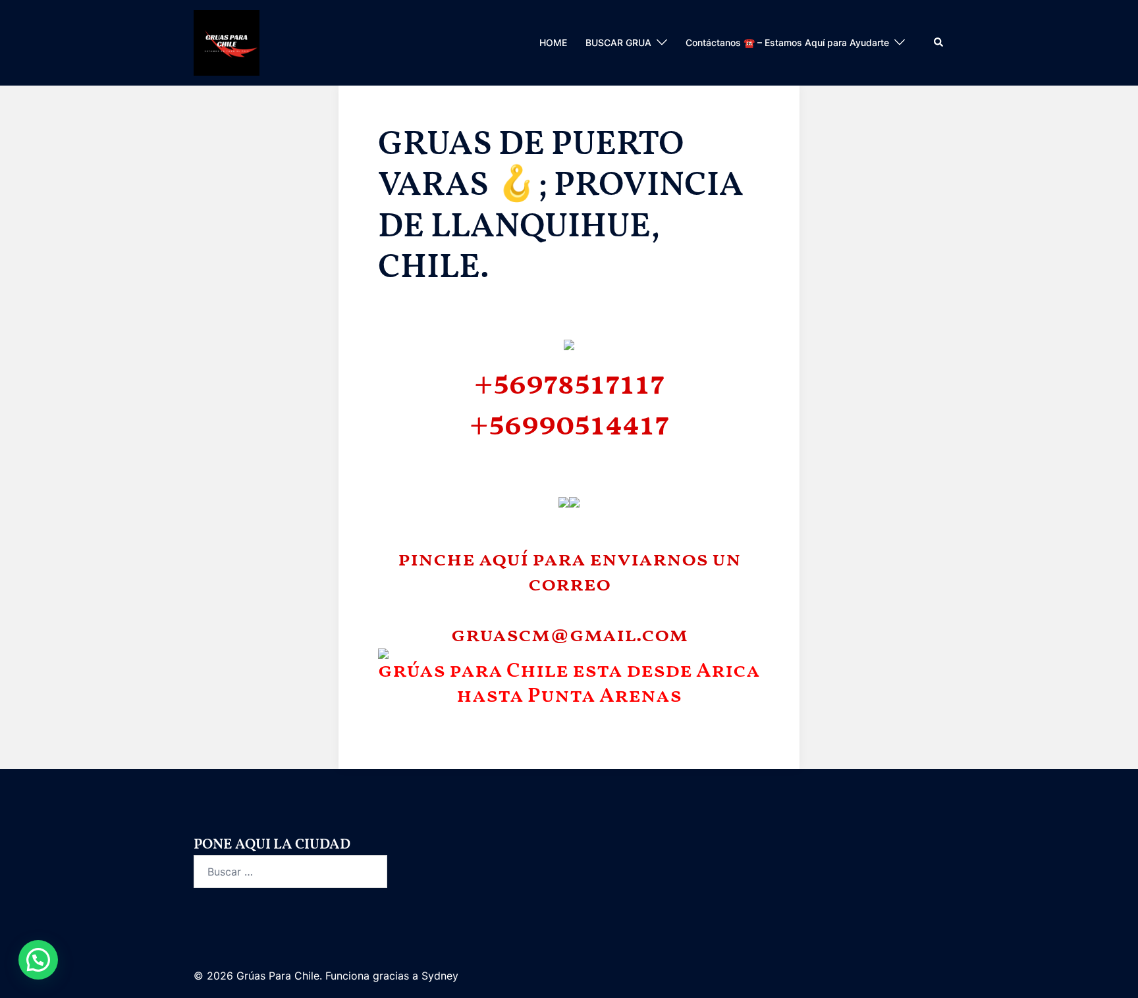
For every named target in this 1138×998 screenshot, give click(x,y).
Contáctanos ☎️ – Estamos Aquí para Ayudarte (787, 42)
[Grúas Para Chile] (226, 41)
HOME (553, 42)
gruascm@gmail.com (569, 635)
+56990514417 (569, 426)
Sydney (439, 975)
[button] (939, 43)
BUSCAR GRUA (618, 42)
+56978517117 (569, 385)
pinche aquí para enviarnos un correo (569, 573)
